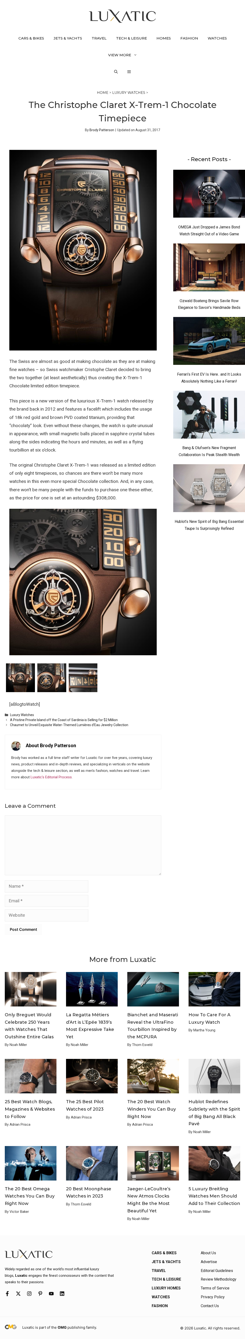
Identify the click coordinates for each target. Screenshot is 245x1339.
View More (119, 55)
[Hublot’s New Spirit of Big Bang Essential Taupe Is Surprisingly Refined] (209, 489)
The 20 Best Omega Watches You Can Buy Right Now (30, 1196)
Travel (99, 38)
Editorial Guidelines (217, 1270)
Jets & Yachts (68, 38)
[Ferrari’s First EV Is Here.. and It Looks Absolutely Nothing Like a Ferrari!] (209, 342)
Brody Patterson (101, 130)
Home (102, 92)
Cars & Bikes (31, 38)
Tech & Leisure (131, 38)
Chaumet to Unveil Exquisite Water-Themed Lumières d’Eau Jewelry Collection (69, 725)
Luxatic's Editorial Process (51, 777)
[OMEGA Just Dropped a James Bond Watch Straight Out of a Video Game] (209, 195)
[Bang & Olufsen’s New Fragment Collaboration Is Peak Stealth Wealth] (209, 416)
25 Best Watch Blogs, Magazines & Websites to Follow (30, 1109)
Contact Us (210, 1306)
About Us (208, 1253)
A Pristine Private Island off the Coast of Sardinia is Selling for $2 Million (64, 720)
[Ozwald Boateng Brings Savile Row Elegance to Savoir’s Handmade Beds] (209, 268)
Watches (217, 38)
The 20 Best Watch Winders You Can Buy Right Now (151, 1109)
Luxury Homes (166, 1288)
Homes (163, 38)
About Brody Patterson (51, 745)
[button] (115, 71)
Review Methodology (218, 1279)
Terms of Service (215, 1288)
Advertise (209, 1262)
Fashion (189, 38)
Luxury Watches (128, 92)
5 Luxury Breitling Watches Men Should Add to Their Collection (214, 1196)
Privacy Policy (213, 1297)
